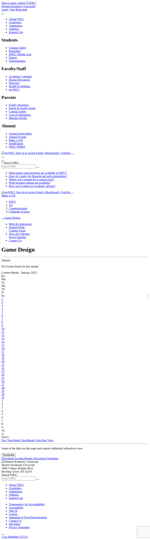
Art (11, 205)
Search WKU (10, 162)
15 (2, 345)
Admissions (15, 25)
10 (2, 328)
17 (2, 351)
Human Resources (19, 79)
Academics (15, 22)
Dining (13, 57)
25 (2, 377)
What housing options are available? (29, 182)
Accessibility (16, 507)
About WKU (16, 19)
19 (2, 358)
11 (2, 331)
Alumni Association (20, 133)
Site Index (14, 524)
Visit (12, 9)
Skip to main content (13, 3)
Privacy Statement (19, 527)
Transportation (17, 60)
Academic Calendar (20, 76)
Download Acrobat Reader (17, 458)
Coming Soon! (17, 230)
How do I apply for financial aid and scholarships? (38, 176)
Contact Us (15, 240)
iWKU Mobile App (20, 54)
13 (2, 338)
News (12, 237)
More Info (21, 9)
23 (2, 371)
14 (2, 341)
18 (2, 354)
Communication (18, 208)
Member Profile (18, 118)
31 (2, 397)
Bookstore (15, 51)
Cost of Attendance (20, 114)
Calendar (21, 237)
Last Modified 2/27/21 (14, 536)
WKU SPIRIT (17, 146)
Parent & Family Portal (22, 108)
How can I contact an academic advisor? (32, 186)
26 (2, 381)
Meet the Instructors (20, 224)
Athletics (14, 29)
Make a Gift (16, 140)
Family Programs (19, 105)
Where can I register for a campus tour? (31, 179)
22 (2, 368)
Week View (20, 440)
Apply (5, 9)
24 (2, 374)
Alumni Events (17, 136)
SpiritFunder (16, 143)
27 (2, 384)
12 (2, 335)
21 (2, 364)
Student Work (17, 227)
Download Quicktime (45, 458)
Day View (7, 440)
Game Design (12, 217)
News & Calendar (19, 233)
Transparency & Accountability (27, 504)
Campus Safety (17, 47)
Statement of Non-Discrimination (28, 517)
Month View (34, 440)
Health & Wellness (19, 86)
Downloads (8, 455)
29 (2, 391)
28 (2, 387)
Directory (14, 83)
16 (2, 348)
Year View (48, 440)
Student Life (16, 32)
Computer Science (19, 211)
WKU (12, 201)
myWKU (14, 89)
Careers (13, 514)
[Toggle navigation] (2, 218)
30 (2, 394)
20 (2, 361)
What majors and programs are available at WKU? (38, 172)
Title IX (13, 510)
